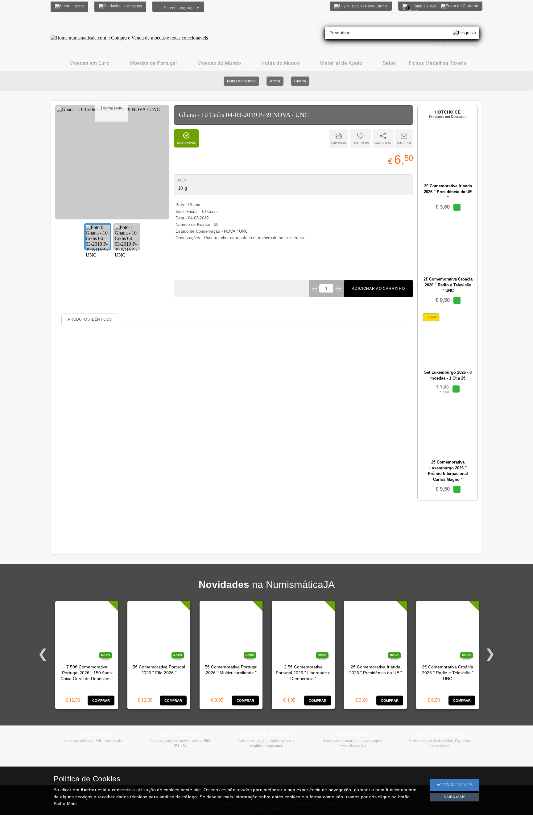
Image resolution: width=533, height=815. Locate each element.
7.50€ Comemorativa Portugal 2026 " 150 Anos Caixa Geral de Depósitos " (86, 673)
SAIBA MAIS (455, 797)
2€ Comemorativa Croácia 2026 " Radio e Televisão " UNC (447, 673)
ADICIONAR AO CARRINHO (378, 288)
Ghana (300, 81)
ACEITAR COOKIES (455, 785)
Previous (43, 654)
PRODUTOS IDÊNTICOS (90, 319)
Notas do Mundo (241, 81)
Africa (275, 81)
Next (490, 654)
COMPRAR (101, 700)
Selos (389, 63)
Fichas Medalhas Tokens (438, 63)
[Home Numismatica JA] (129, 33)
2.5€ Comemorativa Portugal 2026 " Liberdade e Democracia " (303, 673)
